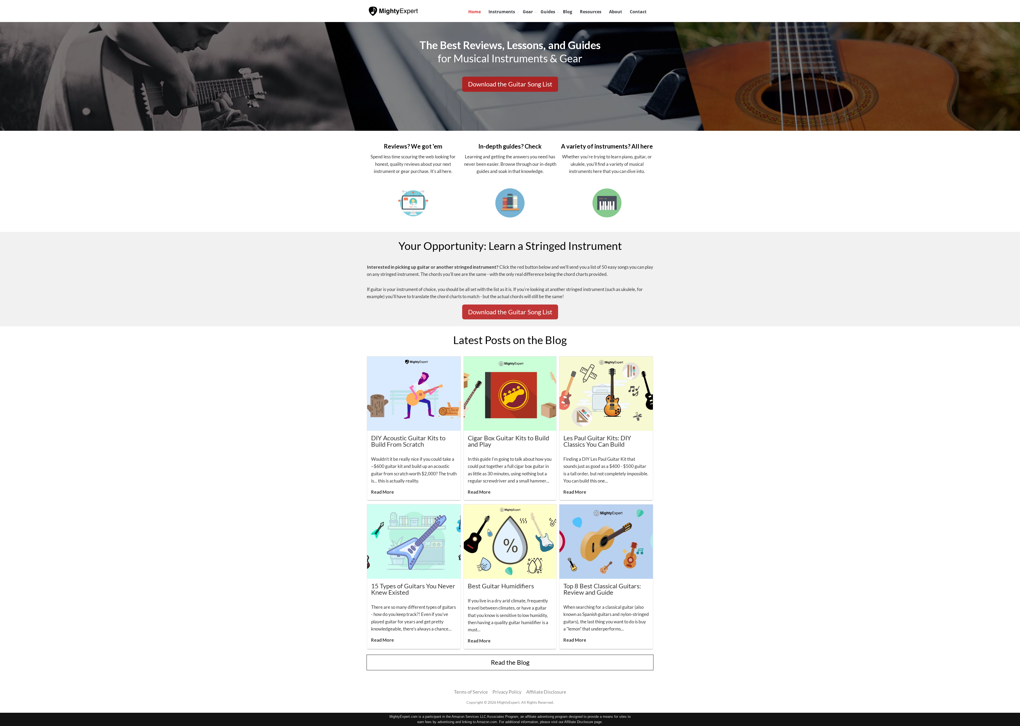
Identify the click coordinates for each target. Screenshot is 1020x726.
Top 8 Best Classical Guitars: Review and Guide (602, 589)
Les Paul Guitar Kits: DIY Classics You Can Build (597, 441)
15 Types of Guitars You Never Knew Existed (413, 589)
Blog (567, 12)
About (615, 12)
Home (474, 12)
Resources (590, 12)
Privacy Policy (506, 692)
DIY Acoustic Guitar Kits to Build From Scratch (408, 441)
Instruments (501, 12)
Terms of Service (471, 692)
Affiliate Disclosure (546, 692)
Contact (638, 12)
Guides (548, 12)
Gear (528, 12)
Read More (382, 492)
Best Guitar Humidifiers (501, 586)
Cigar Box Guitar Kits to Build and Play (508, 441)
